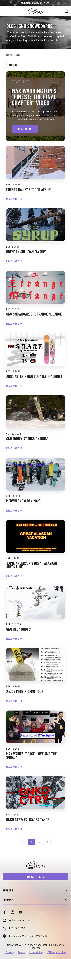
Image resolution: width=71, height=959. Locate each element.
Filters (13, 64)
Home (9, 54)
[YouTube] (20, 912)
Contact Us (33, 877)
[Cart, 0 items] (66, 11)
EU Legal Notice (56, 952)
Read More (25, 129)
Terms (21, 952)
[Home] (35, 11)
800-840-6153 (17, 928)
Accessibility (36, 952)
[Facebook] (5, 912)
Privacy (9, 952)
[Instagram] (13, 912)
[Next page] (47, 842)
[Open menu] (7, 11)
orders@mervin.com (20, 920)
